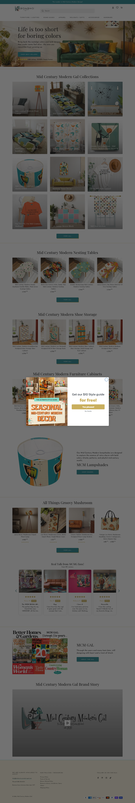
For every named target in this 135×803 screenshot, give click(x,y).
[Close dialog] (106, 379)
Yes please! (88, 407)
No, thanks (88, 411)
